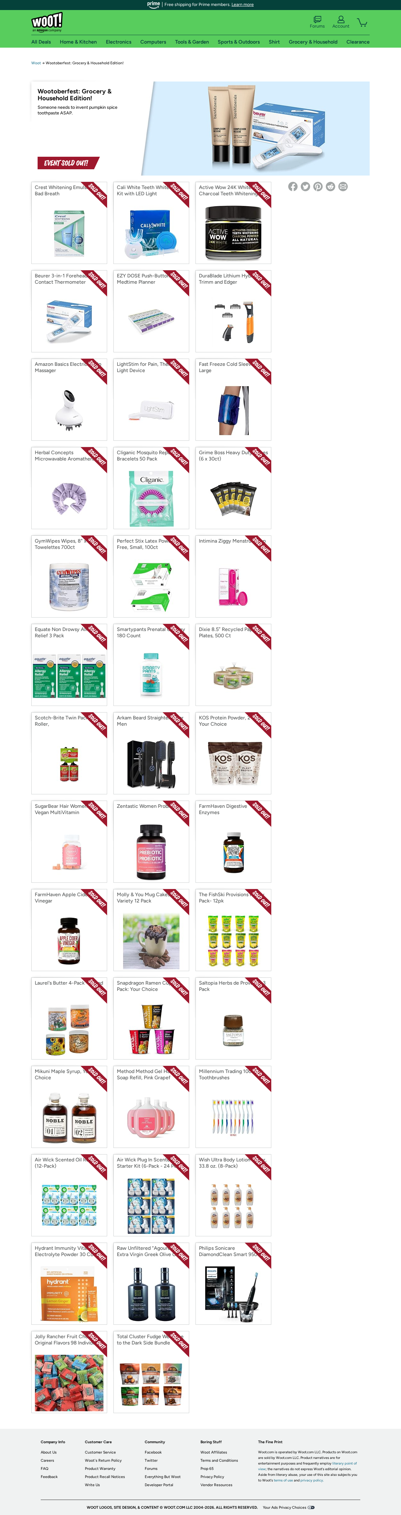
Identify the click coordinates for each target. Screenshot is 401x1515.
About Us (49, 1452)
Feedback (49, 1477)
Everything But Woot (163, 1477)
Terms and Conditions (219, 1460)
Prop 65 (207, 1468)
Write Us (92, 1485)
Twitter (151, 1460)
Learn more (243, 4)
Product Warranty (100, 1468)
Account (340, 26)
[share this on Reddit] (330, 186)
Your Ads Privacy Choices (284, 1507)
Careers (47, 1460)
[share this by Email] (343, 186)
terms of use (283, 1480)
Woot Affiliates (213, 1452)
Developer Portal (159, 1485)
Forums (317, 26)
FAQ (44, 1468)
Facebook (153, 1452)
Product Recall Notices (105, 1477)
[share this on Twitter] (305, 186)
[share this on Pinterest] (318, 186)
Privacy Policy (212, 1477)
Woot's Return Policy (103, 1460)
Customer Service (100, 1452)
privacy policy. (312, 1480)
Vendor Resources (216, 1485)
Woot (36, 63)
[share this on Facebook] (293, 186)
